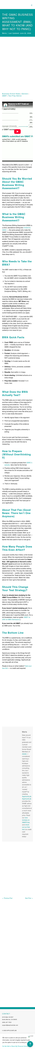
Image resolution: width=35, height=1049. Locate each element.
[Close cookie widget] (31, 1036)
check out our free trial (26, 827)
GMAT (4, 96)
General (25, 94)
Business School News (11, 94)
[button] (30, 1044)
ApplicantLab (26, 796)
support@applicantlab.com (10, 1025)
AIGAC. (24, 754)
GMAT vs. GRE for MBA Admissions (16, 618)
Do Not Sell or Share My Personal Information (16, 1046)
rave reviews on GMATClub (26, 819)
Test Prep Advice (15, 96)
